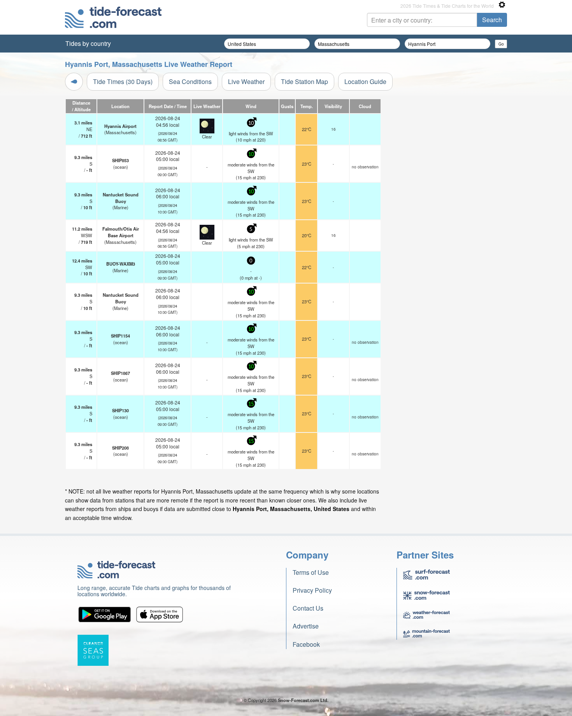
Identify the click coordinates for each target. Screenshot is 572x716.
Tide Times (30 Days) (123, 81)
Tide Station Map (304, 81)
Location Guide (365, 81)
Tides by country (88, 43)
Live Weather (246, 81)
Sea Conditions (190, 81)
